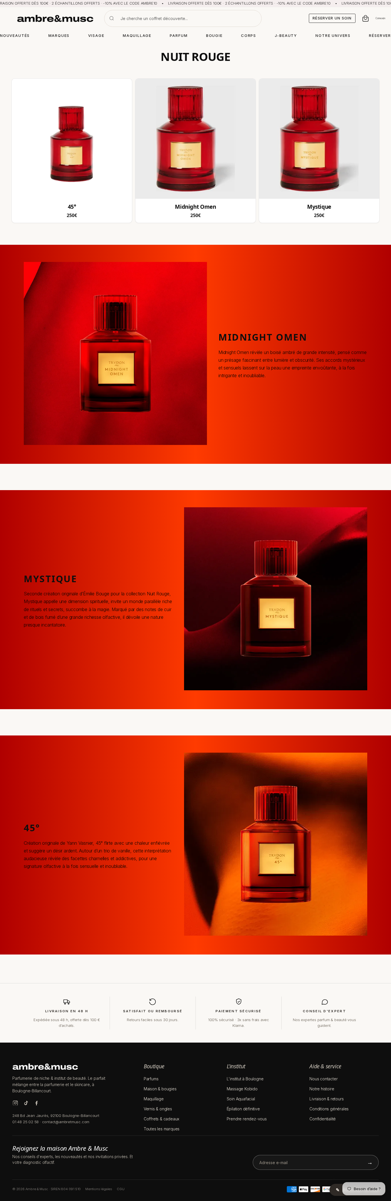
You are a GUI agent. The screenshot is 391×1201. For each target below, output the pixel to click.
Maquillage (154, 1098)
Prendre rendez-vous (247, 1118)
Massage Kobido (242, 1088)
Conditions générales (329, 1108)
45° (72, 207)
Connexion (380, 18)
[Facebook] (36, 1103)
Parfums (151, 1078)
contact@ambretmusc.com (66, 1122)
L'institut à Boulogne (245, 1078)
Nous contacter (323, 1078)
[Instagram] (15, 1103)
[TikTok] (26, 1103)
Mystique (319, 207)
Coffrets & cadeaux (161, 1118)
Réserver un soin (332, 18)
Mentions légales (98, 1189)
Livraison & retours (326, 1098)
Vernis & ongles (158, 1108)
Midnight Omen (195, 207)
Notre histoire (321, 1088)
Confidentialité (322, 1118)
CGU (120, 1189)
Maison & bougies (160, 1088)
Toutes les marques (161, 1128)
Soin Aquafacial (241, 1098)
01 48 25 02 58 (25, 1122)
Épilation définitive (243, 1108)
